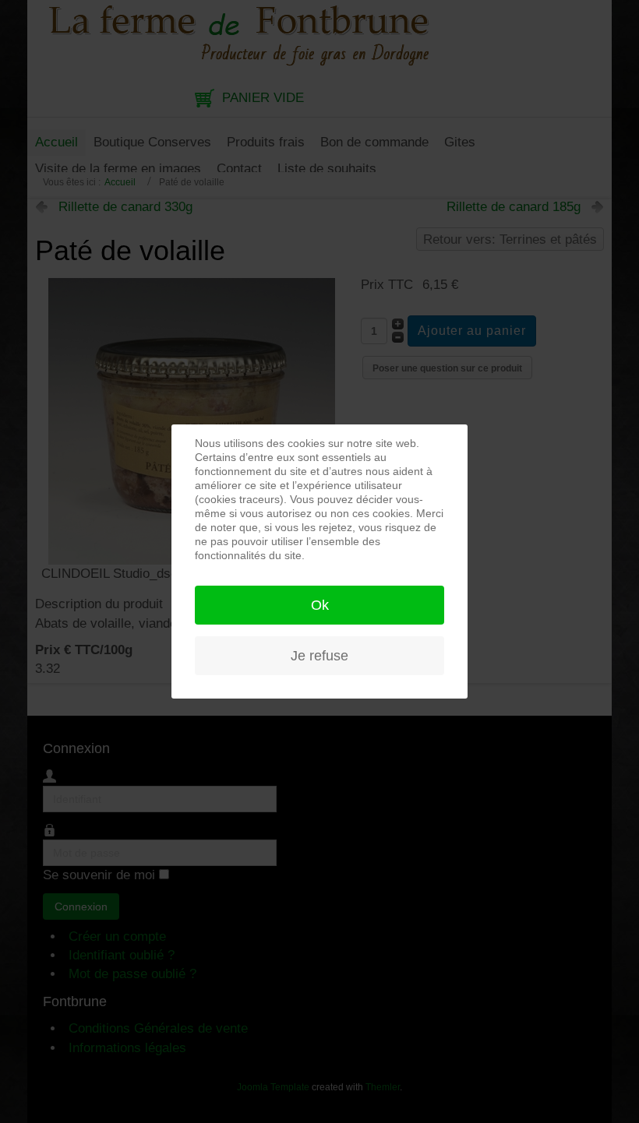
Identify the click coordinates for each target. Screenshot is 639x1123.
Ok (320, 605)
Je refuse (319, 656)
